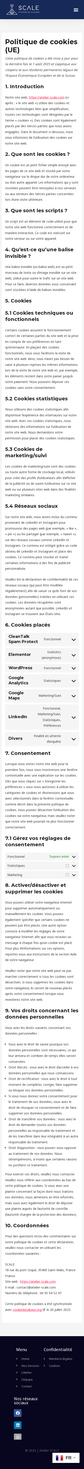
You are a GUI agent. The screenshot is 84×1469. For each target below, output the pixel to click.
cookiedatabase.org (27, 1310)
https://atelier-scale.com (47, 97)
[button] (76, 9)
